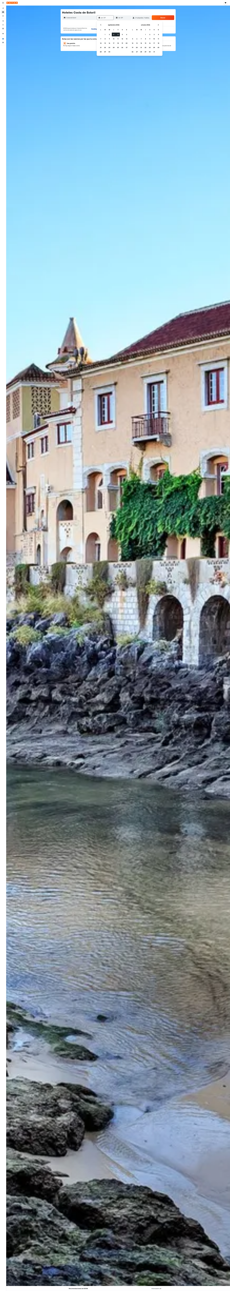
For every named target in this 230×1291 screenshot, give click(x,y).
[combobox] (80, 17)
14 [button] (100, 43)
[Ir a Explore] (3, 21)
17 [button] (113, 43)
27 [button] (126, 47)
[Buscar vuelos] (3, 8)
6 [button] (126, 34)
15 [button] (105, 43)
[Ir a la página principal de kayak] (12, 3)
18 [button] (118, 43)
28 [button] (101, 52)
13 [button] (126, 39)
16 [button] (109, 43)
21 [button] (100, 47)
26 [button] (122, 47)
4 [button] (158, 34)
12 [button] (122, 39)
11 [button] (118, 39)
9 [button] (109, 39)
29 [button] (105, 52)
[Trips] (3, 33)
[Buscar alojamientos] (3, 12)
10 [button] (113, 39)
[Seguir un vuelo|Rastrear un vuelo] (3, 25)
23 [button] (109, 47)
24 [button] (113, 47)
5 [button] (122, 34)
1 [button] (145, 34)
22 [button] (105, 47)
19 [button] (122, 43)
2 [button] (109, 34)
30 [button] (109, 52)
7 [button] (100, 39)
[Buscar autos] (3, 16)
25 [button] (118, 47)
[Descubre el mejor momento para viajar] (3, 28)
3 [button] (113, 34)
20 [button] (126, 43)
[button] (3, 3)
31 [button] (154, 52)
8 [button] (145, 39)
